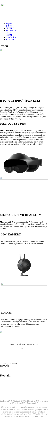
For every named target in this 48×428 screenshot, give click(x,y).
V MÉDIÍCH (11, 37)
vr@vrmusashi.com (7, 383)
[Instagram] (10, 392)
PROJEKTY (11, 31)
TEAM (9, 35)
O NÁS (9, 26)
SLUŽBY (10, 28)
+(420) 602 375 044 (8, 381)
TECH (8, 33)
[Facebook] (3, 392)
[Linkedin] (16, 392)
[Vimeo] (23, 392)
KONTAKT (11, 39)
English (9, 24)
